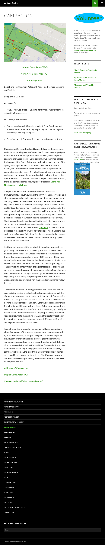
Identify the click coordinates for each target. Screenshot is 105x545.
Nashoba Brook (11, 472)
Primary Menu (101, 3)
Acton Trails (11, 3)
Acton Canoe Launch (13, 402)
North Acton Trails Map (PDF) (35, 73)
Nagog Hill (9, 467)
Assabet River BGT (11, 417)
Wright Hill (9, 513)
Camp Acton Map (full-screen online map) (23, 381)
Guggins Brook (11, 442)
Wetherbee (9, 503)
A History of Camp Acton (16, 368)
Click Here (78, 159)
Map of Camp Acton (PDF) (35, 67)
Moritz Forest (10, 457)
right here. (43, 227)
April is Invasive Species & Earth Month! (85, 78)
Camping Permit (35, 80)
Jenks (6, 452)
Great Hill (8, 437)
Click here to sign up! (83, 133)
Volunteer (89, 18)
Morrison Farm (10, 462)
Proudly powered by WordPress (15, 542)
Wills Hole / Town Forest (15, 508)
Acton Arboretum (12, 407)
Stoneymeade (10, 498)
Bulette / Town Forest (14, 422)
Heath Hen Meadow (12, 447)
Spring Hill (8, 493)
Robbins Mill (9, 488)
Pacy (6, 477)
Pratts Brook (10, 482)
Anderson (8, 412)
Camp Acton (10, 427)
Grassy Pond (9, 432)
